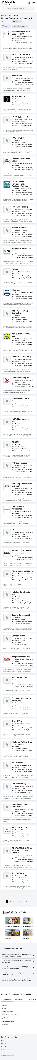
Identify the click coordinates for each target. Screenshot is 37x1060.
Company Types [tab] (7, 999)
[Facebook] (5, 1037)
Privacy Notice (4, 1043)
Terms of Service (5, 1046)
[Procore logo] (8, 2)
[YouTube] (16, 1037)
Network (6, 4)
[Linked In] (2, 1037)
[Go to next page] (30, 901)
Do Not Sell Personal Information (9, 1050)
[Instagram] (12, 1037)
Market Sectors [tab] (19, 999)
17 (26, 901)
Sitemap (3, 1053)
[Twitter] (8, 1037)
